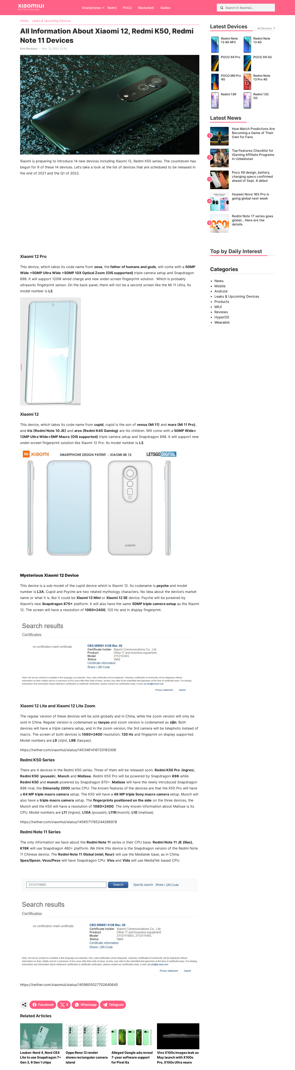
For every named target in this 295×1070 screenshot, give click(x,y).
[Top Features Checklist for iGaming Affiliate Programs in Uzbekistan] (242, 158)
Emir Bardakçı (29, 48)
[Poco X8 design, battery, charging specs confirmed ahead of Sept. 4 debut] (242, 180)
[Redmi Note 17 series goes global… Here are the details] (242, 223)
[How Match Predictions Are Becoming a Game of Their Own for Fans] (242, 136)
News (219, 281)
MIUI (218, 307)
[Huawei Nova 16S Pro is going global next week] (242, 201)
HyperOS (221, 317)
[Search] (222, 7)
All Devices (264, 28)
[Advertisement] (109, 210)
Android (220, 291)
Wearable (222, 322)
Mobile (219, 286)
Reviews (221, 312)
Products (221, 301)
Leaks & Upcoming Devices (236, 296)
